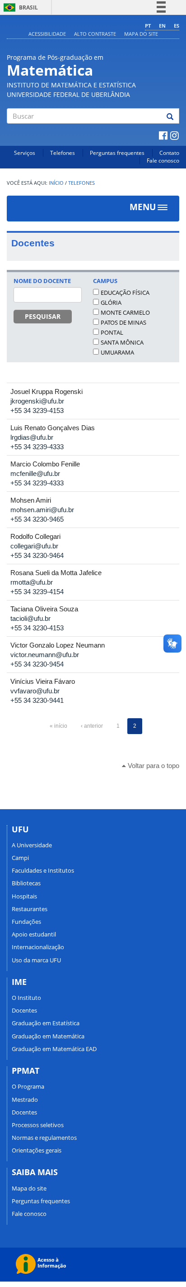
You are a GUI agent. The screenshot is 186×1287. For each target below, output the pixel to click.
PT (148, 25)
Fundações (26, 921)
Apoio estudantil (34, 934)
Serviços (24, 153)
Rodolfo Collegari (35, 536)
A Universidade (32, 845)
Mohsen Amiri (30, 500)
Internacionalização (38, 947)
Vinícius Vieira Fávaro (42, 681)
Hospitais (24, 896)
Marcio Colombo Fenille (45, 464)
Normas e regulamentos (44, 1137)
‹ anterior (92, 726)
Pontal (112, 332)
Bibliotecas (26, 883)
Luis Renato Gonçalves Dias (52, 428)
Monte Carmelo (125, 312)
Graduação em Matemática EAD (54, 1049)
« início (58, 726)
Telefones (62, 153)
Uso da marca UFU (36, 960)
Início (56, 183)
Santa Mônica (122, 342)
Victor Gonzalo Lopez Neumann (57, 645)
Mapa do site (141, 33)
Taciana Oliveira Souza (44, 609)
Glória (111, 302)
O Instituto (26, 998)
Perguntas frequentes (117, 153)
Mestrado (25, 1099)
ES (176, 25)
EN (162, 25)
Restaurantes (29, 909)
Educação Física (125, 292)
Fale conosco (163, 160)
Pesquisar (42, 316)
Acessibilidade (47, 33)
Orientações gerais (36, 1150)
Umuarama (117, 352)
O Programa (28, 1086)
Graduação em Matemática (48, 1036)
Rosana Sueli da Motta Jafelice (56, 572)
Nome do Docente (42, 281)
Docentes (24, 1010)
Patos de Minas (123, 322)
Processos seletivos (38, 1125)
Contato (169, 153)
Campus (105, 281)
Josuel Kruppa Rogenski (46, 391)
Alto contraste (95, 33)
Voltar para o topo (152, 765)
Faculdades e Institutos (43, 870)
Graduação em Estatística (45, 1023)
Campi (20, 858)
